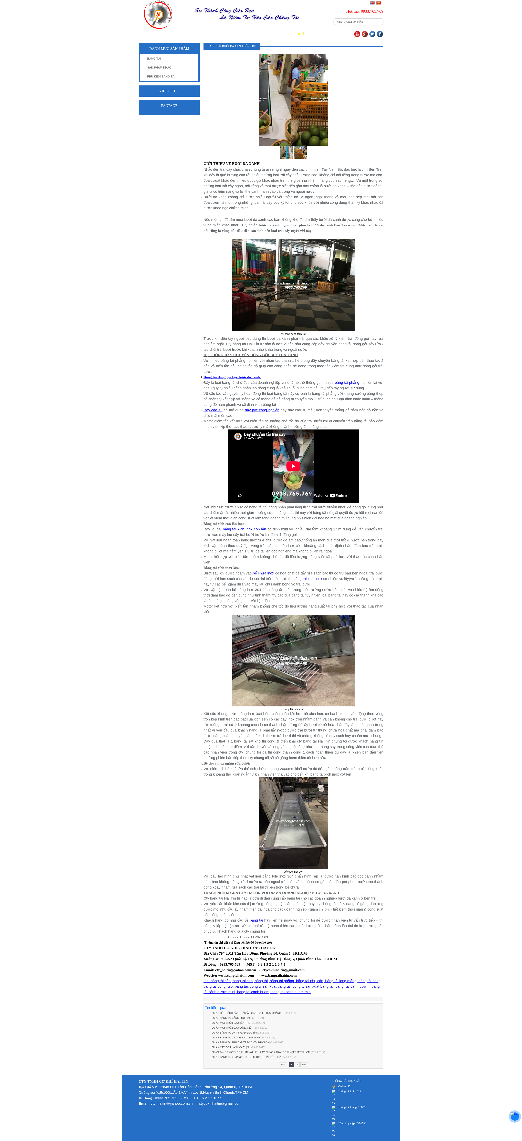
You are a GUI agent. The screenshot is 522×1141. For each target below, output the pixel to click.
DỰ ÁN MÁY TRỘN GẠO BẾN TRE (230, 1022)
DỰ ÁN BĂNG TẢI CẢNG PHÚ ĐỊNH (231, 1018)
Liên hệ (345, 34)
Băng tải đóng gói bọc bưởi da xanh (231, 377)
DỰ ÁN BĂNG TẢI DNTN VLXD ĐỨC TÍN (234, 1032)
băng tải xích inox (308, 579)
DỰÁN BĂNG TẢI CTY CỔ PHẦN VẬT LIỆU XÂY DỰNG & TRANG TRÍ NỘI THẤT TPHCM (260, 1052)
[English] (372, 3)
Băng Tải (154, 58)
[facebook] (380, 36)
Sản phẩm (245, 34)
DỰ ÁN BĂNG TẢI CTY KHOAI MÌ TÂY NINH (235, 1037)
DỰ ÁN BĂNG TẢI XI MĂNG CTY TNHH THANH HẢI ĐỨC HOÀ (246, 1057)
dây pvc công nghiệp (262, 410)
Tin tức (284, 34)
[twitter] (372, 36)
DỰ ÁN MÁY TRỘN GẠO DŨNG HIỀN (232, 1027)
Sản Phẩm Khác (159, 67)
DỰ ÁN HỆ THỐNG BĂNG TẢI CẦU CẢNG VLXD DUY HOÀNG (246, 1013)
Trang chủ (199, 34)
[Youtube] (357, 36)
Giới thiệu (222, 34)
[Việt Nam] (379, 3)
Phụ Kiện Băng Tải (161, 76)
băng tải (256, 920)
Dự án (302, 34)
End (304, 1064)
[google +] (365, 36)
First (283, 1064)
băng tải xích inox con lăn (244, 529)
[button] (324, 57)
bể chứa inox (263, 573)
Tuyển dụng (323, 34)
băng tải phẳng (348, 383)
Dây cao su (212, 410)
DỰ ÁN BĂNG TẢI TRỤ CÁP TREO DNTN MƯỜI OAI (240, 1042)
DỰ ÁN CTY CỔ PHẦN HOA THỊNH (231, 1047)
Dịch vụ (265, 34)
